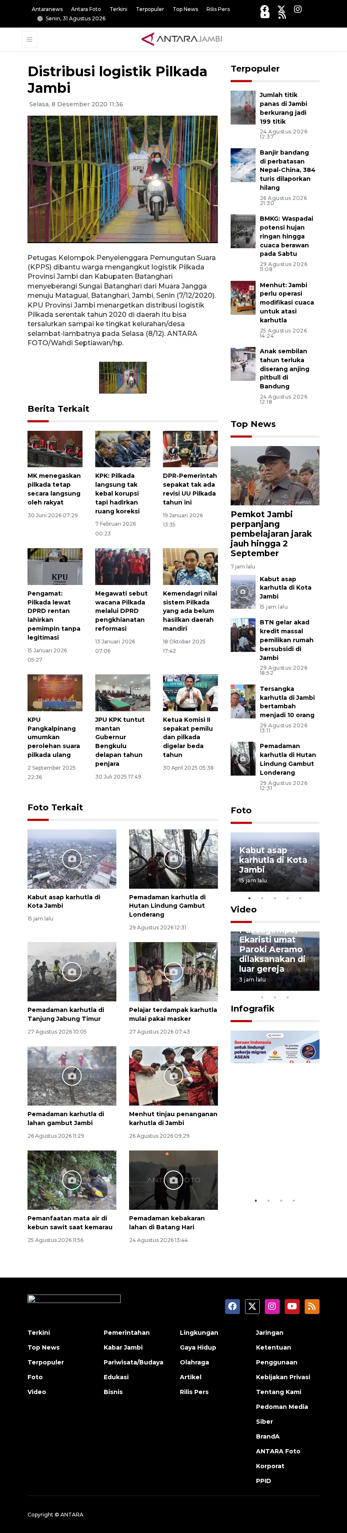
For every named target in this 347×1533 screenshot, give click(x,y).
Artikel (190, 1377)
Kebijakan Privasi (283, 1377)
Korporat (270, 1466)
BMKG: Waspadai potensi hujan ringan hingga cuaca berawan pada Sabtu (286, 236)
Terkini (118, 9)
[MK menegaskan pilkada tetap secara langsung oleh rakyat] (55, 448)
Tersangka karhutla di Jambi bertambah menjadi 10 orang (287, 702)
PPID (263, 1481)
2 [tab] (262, 898)
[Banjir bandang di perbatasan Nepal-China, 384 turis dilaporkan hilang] (243, 165)
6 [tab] (300, 986)
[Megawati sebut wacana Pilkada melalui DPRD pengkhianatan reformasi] (122, 566)
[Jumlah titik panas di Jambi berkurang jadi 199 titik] (243, 107)
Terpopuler (150, 9)
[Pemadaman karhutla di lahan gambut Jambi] (72, 1076)
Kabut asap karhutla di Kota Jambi (285, 588)
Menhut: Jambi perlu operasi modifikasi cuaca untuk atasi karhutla (287, 302)
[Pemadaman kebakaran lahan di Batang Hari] (173, 1180)
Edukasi (116, 1377)
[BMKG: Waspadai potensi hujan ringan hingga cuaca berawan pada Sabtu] (243, 231)
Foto (241, 810)
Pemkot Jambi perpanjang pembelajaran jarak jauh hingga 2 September (271, 533)
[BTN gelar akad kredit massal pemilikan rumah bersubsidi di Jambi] (243, 635)
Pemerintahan (127, 1332)
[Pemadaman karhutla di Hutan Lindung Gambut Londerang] (173, 858)
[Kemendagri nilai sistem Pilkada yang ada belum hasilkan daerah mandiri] (190, 566)
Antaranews (47, 9)
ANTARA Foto (278, 1451)
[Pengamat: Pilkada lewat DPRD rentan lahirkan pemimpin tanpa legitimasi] (55, 566)
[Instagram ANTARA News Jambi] (298, 9)
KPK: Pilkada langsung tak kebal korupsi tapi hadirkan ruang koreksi (117, 493)
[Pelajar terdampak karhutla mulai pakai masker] (173, 971)
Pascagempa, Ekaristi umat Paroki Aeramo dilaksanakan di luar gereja (272, 949)
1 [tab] (249, 898)
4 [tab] (288, 898)
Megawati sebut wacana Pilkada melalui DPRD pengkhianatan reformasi (121, 611)
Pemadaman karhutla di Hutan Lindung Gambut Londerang (167, 906)
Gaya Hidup (198, 1347)
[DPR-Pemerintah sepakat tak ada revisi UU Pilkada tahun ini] (190, 448)
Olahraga (194, 1362)
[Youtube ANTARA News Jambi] (265, 15)
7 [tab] (313, 986)
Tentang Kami (278, 1392)
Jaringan (270, 1332)
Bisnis (113, 1392)
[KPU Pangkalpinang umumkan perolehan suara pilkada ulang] (55, 692)
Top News (185, 9)
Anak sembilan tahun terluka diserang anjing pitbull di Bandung (284, 368)
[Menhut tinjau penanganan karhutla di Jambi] (173, 1076)
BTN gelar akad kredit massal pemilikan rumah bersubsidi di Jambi (287, 639)
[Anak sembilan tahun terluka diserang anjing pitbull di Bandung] (243, 363)
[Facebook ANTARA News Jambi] (264, 9)
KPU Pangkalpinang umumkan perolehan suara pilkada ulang (54, 737)
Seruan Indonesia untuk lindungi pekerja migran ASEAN (273, 1157)
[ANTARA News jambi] (181, 39)
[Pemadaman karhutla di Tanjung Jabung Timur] (72, 971)
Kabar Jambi (123, 1347)
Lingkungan (199, 1332)
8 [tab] (262, 997)
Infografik (253, 1009)
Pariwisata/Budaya (133, 1362)
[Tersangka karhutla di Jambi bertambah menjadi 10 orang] (243, 701)
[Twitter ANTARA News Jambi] (281, 9)
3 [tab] (275, 898)
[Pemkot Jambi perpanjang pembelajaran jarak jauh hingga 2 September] (275, 475)
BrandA (268, 1436)
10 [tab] (288, 997)
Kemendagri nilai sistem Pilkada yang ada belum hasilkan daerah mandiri (190, 611)
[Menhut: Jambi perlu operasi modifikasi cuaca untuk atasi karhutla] (243, 297)
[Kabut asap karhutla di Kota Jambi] (72, 858)
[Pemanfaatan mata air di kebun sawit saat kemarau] (72, 1180)
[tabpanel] (275, 862)
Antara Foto (86, 9)
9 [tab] (275, 997)
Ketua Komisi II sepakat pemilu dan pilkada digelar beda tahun (188, 737)
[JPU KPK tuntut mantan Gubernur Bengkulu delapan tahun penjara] (122, 692)
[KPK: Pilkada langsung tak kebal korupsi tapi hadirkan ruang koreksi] (122, 448)
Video (244, 909)
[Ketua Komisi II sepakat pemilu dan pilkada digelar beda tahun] (190, 692)
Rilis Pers (218, 9)
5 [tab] (300, 898)
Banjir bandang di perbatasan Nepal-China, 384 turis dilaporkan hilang (288, 170)
